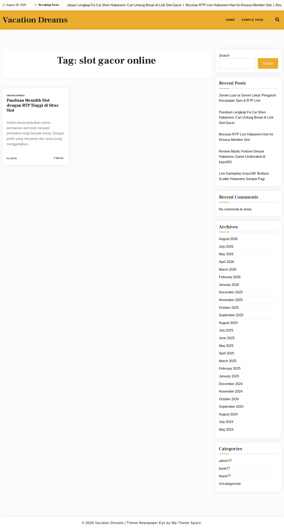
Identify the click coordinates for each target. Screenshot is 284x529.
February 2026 (230, 277)
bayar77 (225, 476)
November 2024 (231, 391)
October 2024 (229, 399)
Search (224, 55)
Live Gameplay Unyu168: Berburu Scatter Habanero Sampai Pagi (244, 176)
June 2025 (227, 338)
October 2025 (229, 307)
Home (230, 19)
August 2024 (228, 414)
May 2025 (226, 346)
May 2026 (226, 254)
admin (13, 158)
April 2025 (226, 353)
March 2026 (227, 269)
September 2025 (231, 315)
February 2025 (230, 368)
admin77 (225, 461)
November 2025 (231, 300)
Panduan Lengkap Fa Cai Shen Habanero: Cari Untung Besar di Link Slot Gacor (246, 118)
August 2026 (228, 239)
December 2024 (231, 384)
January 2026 (229, 285)
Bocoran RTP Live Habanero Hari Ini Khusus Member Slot (246, 137)
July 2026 (226, 247)
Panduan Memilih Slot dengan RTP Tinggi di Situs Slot (32, 105)
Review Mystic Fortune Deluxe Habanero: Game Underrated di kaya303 (242, 157)
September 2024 (231, 407)
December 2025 (231, 292)
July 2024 (226, 422)
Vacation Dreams (35, 20)
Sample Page (253, 19)
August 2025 (228, 323)
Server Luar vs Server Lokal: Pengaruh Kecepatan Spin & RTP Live (247, 98)
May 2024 (226, 429)
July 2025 (226, 330)
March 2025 (227, 361)
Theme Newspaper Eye (146, 523)
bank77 (224, 468)
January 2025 (229, 376)
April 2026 (226, 262)
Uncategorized (16, 95)
